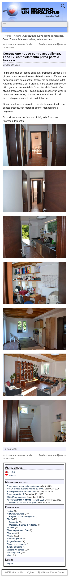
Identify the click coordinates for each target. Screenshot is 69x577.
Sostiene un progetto (16, 544)
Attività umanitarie (15, 514)
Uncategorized (13, 552)
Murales (10, 527)
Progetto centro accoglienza (22, 516)
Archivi (10, 511)
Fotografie (13, 522)
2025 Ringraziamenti (16, 497)
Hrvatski (12, 475)
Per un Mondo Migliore (23, 572)
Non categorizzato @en (18, 530)
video (9, 555)
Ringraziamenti (14, 541)
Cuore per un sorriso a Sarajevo (21, 502)
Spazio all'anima (14, 547)
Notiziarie (11, 533)
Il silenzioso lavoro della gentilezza (23, 486)
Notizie (17, 35)
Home (8, 35)
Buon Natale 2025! (15, 494)
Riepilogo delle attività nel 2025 (21, 491)
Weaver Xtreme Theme (53, 572)
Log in (10, 563)
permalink (12, 449)
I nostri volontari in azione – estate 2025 (25, 500)
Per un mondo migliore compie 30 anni (25, 489)
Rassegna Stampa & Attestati (23, 525)
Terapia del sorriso (15, 550)
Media (10, 519)
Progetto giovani (14, 538)
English (11, 472)
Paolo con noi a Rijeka (52, 44)
